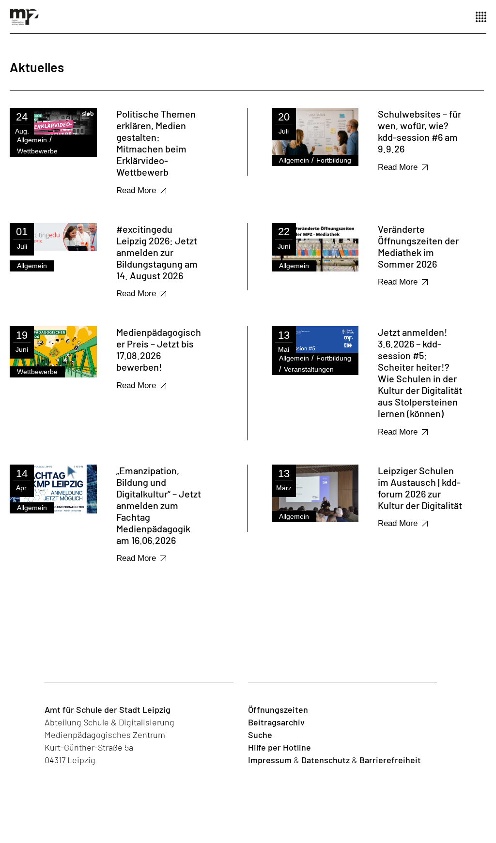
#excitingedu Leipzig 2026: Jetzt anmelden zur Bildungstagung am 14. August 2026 (157, 252)
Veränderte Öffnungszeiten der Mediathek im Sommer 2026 (418, 246)
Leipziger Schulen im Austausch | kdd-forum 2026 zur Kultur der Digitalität (420, 488)
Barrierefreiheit (390, 759)
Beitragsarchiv (276, 722)
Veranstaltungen (309, 369)
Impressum (270, 759)
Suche (260, 734)
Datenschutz (325, 759)
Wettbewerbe (37, 151)
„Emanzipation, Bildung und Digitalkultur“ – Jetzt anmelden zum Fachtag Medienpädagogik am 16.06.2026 (158, 505)
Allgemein (32, 140)
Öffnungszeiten (278, 709)
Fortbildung (333, 160)
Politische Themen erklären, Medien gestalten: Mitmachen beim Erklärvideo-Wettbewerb (156, 143)
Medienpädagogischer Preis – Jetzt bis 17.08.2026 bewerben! (158, 349)
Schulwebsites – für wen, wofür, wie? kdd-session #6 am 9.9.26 (419, 131)
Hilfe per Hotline (279, 747)
